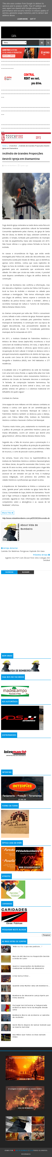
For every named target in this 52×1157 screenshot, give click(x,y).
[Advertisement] (26, 101)
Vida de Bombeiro (21, 1150)
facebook (9, 572)
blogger (25, 572)
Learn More (22, 19)
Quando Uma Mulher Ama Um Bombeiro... (31, 986)
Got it (33, 19)
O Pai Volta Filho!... (21, 976)
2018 (31, 1150)
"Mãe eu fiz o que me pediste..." (27, 947)
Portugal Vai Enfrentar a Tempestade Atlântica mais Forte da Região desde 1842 (30, 1007)
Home (4, 146)
